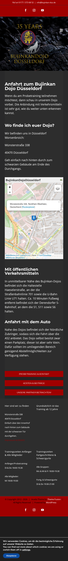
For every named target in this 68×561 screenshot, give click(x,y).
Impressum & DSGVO (15, 440)
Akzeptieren (11, 555)
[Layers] (57, 188)
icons (28, 255)
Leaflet (22, 255)
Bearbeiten (20, 257)
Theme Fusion (54, 499)
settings (26, 549)
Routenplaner (28, 206)
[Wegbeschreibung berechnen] (61, 180)
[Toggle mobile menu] (61, 30)
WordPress (51, 502)
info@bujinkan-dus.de (46, 2)
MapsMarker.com (12, 255)
